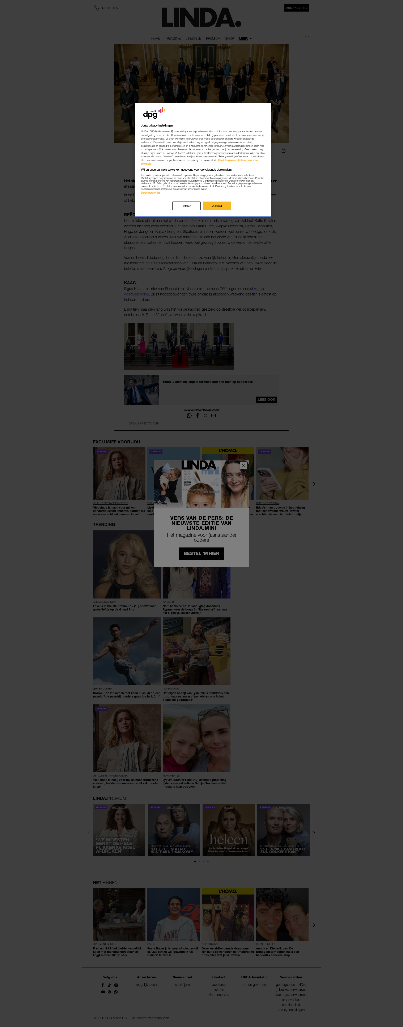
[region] (203, 160)
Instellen (186, 205)
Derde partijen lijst (150, 192)
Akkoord (217, 205)
